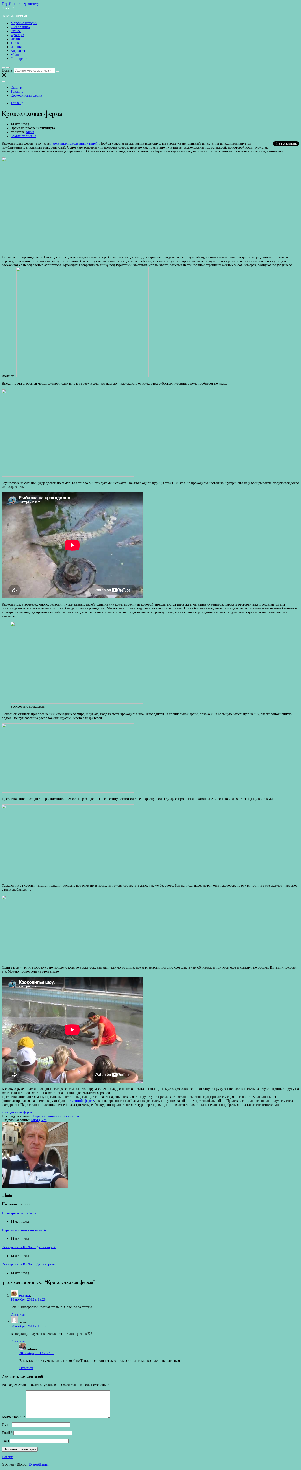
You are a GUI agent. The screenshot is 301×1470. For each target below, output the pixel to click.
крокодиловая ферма (17, 1112)
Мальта (16, 55)
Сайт (5, 1441)
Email (7, 1433)
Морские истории (24, 23)
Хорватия (18, 51)
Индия (15, 39)
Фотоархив (19, 59)
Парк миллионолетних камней (56, 1116)
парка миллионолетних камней (74, 143)
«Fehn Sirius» (20, 27)
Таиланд (17, 43)
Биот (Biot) (39, 1120)
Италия (16, 47)
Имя (6, 1424)
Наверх (7, 1457)
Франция (17, 35)
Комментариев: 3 (23, 136)
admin (30, 132)
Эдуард (24, 1295)
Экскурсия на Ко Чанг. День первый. (29, 1264)
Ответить (18, 1314)
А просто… (10, 8)
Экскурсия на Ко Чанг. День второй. (29, 1247)
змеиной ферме (82, 1101)
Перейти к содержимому (20, 4)
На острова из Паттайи (19, 1213)
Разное (16, 31)
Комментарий (13, 1417)
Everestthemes (39, 1464)
